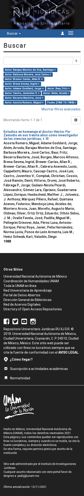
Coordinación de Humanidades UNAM (31, 281)
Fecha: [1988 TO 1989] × (61, 102)
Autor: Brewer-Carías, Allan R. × (24, 79)
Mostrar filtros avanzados (61, 109)
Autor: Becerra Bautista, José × (24, 97)
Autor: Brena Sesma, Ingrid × (22, 83)
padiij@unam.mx (28, 476)
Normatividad (20, 378)
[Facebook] (6, 321)
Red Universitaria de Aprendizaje (28, 290)
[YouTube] (24, 321)
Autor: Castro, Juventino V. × (22, 93)
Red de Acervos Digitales (22, 304)
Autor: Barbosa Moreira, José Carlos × (28, 74)
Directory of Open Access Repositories (33, 309)
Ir (76, 61)
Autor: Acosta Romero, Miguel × (24, 102)
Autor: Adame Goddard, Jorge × (24, 88)
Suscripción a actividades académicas (39, 369)
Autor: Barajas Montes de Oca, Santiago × (30, 69)
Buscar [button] (12, 33)
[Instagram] (33, 321)
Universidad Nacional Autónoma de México (35, 276)
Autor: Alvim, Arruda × (56, 93)
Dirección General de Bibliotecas (28, 300)
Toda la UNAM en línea (20, 286)
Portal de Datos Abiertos (22, 295)
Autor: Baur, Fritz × (58, 88)
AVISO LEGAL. (68, 352)
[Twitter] (15, 321)
